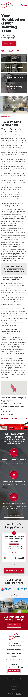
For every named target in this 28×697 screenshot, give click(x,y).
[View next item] (17, 565)
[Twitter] (9, 667)
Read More (14, 552)
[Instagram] (12, 667)
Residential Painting (14, 649)
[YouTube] (18, 667)
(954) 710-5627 (14, 643)
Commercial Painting (14, 653)
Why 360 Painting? (13, 515)
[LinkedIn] (22, 667)
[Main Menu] (25, 5)
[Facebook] (6, 667)
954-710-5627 (8, 401)
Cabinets (14, 656)
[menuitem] (14, 681)
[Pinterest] (15, 667)
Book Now (8, 43)
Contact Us (13, 671)
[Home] (7, 5)
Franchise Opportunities (14, 660)
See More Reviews (13, 571)
